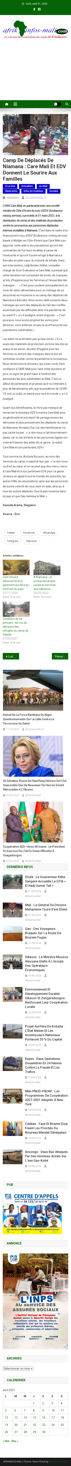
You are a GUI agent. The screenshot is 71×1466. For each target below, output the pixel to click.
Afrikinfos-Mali (33, 795)
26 (6, 1432)
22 (34, 1424)
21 (25, 1424)
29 (34, 1432)
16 (43, 1417)
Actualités (27, 186)
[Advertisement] (35, 74)
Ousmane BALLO (35, 197)
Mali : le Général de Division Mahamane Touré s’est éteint (46, 907)
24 (53, 1424)
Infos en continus (33, 191)
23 (43, 1424)
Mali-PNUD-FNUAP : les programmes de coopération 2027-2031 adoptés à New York (46, 1097)
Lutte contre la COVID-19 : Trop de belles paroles (13, 656)
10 (53, 1410)
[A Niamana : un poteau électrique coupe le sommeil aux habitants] (47, 567)
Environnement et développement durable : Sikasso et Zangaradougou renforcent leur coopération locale (46, 998)
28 (25, 1432)
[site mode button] (58, 104)
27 (16, 1432)
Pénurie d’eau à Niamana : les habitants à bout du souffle (61, 656)
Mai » (14, 1441)
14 (25, 1417)
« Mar (6, 1441)
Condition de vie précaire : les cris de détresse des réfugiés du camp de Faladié (15, 626)
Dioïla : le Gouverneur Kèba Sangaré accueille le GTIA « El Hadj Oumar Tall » (45, 881)
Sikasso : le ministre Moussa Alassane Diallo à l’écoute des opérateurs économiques (46, 963)
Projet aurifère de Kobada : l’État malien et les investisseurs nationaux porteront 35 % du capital (44, 1033)
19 (6, 1424)
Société (54, 191)
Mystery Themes (58, 1461)
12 (6, 1417)
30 (43, 1432)
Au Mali (43, 186)
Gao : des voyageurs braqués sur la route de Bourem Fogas (43, 933)
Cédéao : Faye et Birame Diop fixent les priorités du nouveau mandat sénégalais (46, 1128)
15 (34, 1417)
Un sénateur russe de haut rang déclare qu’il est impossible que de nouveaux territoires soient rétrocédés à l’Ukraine (34, 785)
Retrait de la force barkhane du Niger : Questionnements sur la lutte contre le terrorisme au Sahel (28, 719)
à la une (10, 186)
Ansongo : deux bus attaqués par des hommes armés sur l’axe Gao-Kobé (46, 1156)
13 (16, 1417)
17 (53, 1417)
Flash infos (11, 191)
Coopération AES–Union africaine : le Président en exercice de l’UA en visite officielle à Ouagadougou (34, 851)
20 (16, 1424)
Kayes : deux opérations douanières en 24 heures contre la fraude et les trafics (43, 1065)
